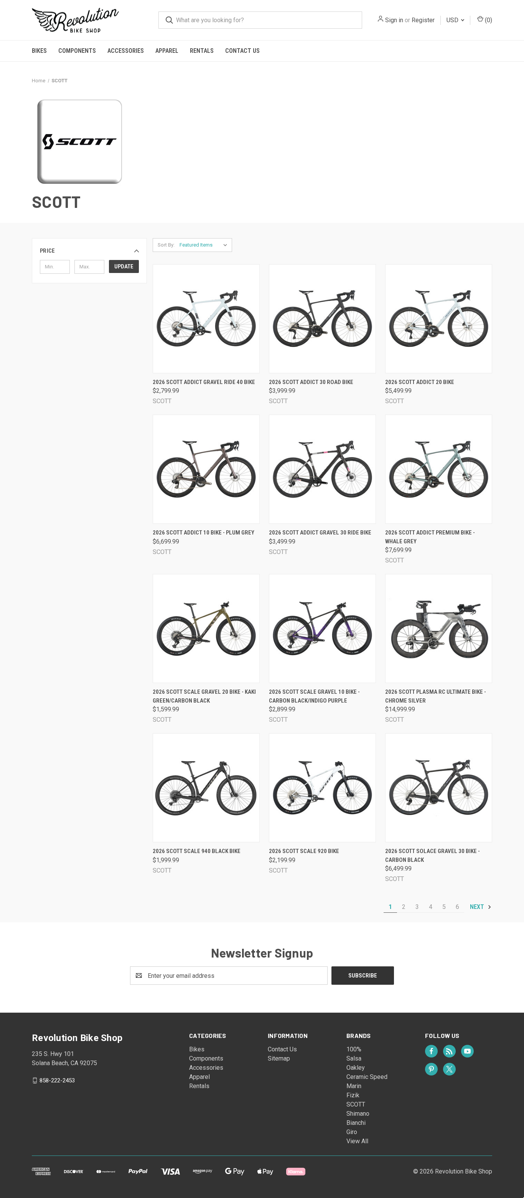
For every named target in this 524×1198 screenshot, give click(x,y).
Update (123, 266)
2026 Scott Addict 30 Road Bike (311, 382)
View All (357, 1141)
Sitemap (279, 1058)
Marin (353, 1086)
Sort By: (166, 245)
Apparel (166, 50)
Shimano (357, 1113)
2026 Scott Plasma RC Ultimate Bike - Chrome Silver (435, 696)
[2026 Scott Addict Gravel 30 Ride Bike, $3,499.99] (322, 469)
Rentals (202, 50)
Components (77, 50)
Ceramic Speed (366, 1076)
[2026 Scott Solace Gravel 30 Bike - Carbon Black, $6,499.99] (439, 788)
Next (478, 906)
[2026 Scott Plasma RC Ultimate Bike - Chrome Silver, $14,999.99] (439, 628)
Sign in (394, 20)
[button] (89, 250)
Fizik (352, 1095)
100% (353, 1049)
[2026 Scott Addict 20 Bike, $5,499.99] (439, 319)
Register (423, 20)
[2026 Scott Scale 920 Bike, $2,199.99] (322, 788)
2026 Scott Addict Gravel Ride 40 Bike (204, 382)
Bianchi (356, 1122)
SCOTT (355, 1104)
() (487, 20)
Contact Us (242, 50)
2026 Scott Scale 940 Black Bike (197, 851)
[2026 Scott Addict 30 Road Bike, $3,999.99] (322, 319)
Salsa (353, 1058)
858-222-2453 (57, 1080)
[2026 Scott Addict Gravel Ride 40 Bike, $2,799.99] (206, 319)
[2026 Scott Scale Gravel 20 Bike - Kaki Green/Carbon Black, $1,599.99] (206, 628)
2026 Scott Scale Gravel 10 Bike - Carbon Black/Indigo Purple (314, 696)
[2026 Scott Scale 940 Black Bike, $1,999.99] (206, 788)
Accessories (125, 50)
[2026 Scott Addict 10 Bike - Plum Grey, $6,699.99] (206, 469)
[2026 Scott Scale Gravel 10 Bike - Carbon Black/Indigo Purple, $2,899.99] (322, 628)
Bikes (39, 50)
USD (453, 20)
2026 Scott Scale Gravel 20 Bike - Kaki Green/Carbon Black (204, 696)
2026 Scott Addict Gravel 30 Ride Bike (320, 532)
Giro (351, 1132)
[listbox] (205, 245)
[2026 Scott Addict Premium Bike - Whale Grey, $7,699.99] (439, 469)
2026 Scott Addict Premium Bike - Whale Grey (430, 537)
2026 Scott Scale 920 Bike (304, 851)
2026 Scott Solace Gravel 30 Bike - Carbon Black (432, 855)
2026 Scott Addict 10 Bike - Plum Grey (203, 532)
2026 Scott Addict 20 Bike (419, 382)
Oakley (355, 1067)
